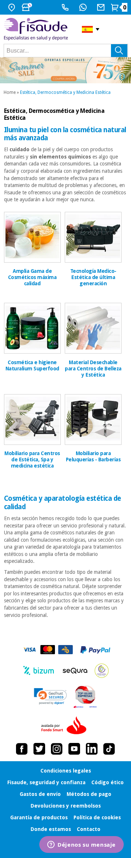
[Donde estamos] (12, 7)
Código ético (107, 782)
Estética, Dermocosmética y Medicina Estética (65, 92)
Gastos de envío (40, 794)
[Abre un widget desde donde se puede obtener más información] (81, 845)
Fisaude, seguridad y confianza (46, 782)
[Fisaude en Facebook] (22, 749)
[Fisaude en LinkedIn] (92, 749)
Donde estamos (51, 829)
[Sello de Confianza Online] (101, 671)
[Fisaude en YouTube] (74, 749)
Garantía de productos (39, 817)
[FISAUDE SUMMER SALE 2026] (65, 70)
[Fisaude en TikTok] (109, 749)
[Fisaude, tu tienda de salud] (37, 29)
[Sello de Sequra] (74, 671)
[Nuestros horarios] (27, 7)
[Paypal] (95, 649)
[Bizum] (39, 671)
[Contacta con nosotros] (101, 7)
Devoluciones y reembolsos (66, 806)
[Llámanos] (66, 7)
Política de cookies (97, 817)
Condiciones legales (65, 771)
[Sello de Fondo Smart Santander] (65, 725)
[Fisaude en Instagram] (57, 749)
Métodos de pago (89, 794)
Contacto (88, 829)
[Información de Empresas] (85, 697)
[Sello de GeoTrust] (50, 696)
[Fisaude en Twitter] (39, 749)
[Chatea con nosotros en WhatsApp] (84, 7)
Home (10, 92)
